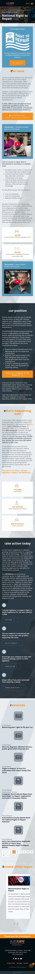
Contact (25, 963)
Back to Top (16, 972)
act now (8, 620)
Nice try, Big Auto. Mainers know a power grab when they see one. (17, 748)
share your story (12, 687)
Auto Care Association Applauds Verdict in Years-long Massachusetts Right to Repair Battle (16, 844)
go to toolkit (11, 643)
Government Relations (15, 10)
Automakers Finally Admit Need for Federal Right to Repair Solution (16, 820)
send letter (10, 666)
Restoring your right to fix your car (17, 727)
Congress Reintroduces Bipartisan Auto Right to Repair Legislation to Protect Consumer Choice (17, 796)
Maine (16, 428)
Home (4, 10)
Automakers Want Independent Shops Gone (16, 116)
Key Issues (27, 10)
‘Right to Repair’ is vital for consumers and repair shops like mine (16, 770)
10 (3, 855)
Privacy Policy (11, 963)
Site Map (19, 963)
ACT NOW (16, 63)
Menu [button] (28, 4)
